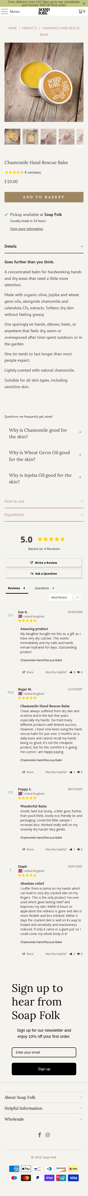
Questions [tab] (42, 588)
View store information (26, 228)
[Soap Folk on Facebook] (39, 1135)
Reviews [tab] (14, 588)
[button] (72, 672)
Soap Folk (49, 1157)
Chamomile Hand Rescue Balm (41, 660)
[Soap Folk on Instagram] (47, 1135)
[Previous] (8, 82)
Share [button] (30, 672)
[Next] (80, 82)
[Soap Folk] (44, 11)
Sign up (44, 1069)
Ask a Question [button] (46, 573)
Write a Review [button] (46, 563)
